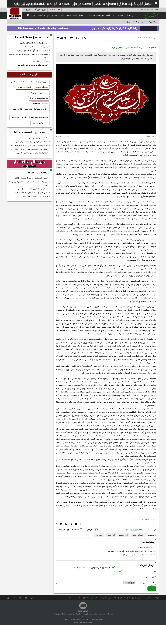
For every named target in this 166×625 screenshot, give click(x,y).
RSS (71, 597)
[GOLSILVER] (29, 163)
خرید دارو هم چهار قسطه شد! (35, 196)
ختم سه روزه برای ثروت (39, 92)
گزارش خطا (62, 529)
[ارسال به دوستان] (81, 38)
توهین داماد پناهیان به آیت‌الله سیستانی (31, 178)
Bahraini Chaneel (40, 103)
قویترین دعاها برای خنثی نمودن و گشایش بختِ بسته (29, 110)
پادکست (41, 15)
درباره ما (156, 597)
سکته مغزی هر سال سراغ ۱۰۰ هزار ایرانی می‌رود (31, 141)
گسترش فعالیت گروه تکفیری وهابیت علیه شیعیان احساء (28, 145)
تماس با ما (28, 9)
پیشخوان (129, 15)
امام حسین (123, 535)
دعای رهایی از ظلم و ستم (39, 81)
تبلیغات (103, 597)
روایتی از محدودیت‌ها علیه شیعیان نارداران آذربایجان (28, 183)
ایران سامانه (78, 622)
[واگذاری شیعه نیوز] (83, 27)
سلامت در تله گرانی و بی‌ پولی (37, 61)
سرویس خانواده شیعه (114, 15)
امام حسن (111, 535)
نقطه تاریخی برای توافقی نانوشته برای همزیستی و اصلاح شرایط (28, 56)
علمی (138, 37)
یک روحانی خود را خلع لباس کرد (36, 46)
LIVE (51, 10)
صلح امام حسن (138, 535)
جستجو (85, 597)
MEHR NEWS (147, 519)
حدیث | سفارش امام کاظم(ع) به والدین (34, 43)
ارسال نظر (91, 529)
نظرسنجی (94, 597)
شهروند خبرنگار (40, 9)
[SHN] (14, 13)
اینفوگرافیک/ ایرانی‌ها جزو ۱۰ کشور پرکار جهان (32, 153)
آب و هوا (123, 597)
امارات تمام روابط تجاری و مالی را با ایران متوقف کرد (29, 149)
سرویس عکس (65, 15)
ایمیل (154, 576)
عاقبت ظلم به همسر (18, 81)
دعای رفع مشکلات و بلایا (39, 98)
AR (59, 10)
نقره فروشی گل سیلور (40, 123)
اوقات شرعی (112, 597)
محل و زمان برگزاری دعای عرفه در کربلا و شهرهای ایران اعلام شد (130, 551)
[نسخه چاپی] (77, 38)
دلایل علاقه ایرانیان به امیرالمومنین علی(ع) (137, 555)
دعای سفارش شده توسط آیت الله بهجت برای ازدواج (29, 117)
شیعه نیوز (99, 535)
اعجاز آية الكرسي (42, 87)
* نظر (120, 571)
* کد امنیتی (153, 583)
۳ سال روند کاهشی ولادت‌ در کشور (33, 188)
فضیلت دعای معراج (24, 87)
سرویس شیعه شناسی (95, 15)
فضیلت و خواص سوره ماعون (38, 138)
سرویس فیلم (52, 15)
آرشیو (139, 597)
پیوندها (131, 597)
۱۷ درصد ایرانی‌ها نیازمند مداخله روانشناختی (33, 65)
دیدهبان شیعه (78, 15)
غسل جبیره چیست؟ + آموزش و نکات (31, 192)
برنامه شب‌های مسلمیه (144, 547)
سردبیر (33, 15)
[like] (78, 530)
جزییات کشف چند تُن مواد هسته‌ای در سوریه (32, 50)
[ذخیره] (85, 38)
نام (155, 571)
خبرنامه (77, 597)
